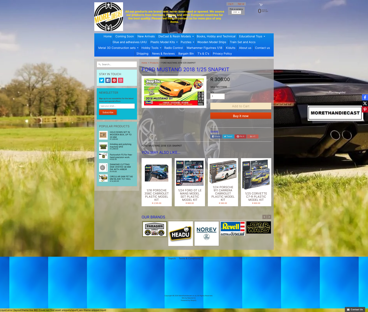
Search (172, 258)
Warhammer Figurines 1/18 (204, 48)
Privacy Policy (222, 53)
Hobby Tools (151, 48)
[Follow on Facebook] (365, 97)
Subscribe (107, 112)
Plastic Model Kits (164, 42)
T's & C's (203, 53)
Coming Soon (124, 36)
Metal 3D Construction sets (118, 48)
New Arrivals (146, 36)
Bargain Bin (186, 53)
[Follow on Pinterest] (365, 109)
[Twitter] (101, 80)
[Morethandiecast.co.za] (108, 16)
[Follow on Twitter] (365, 103)
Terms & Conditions (189, 258)
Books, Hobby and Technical (216, 36)
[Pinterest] (114, 80)
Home (108, 36)
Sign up (241, 4)
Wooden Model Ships (211, 42)
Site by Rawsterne (189, 298)
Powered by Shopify (188, 300)
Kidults (230, 48)
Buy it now (241, 116)
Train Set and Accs (242, 42)
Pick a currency (236, 9)
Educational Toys (252, 37)
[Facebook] (108, 80)
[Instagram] (120, 80)
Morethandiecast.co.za (187, 296)
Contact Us (356, 309)
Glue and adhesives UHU (130, 42)
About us (245, 48)
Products (154, 63)
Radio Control (173, 48)
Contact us (262, 48)
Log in (230, 4)
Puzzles (188, 42)
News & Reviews (163, 53)
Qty (212, 91)
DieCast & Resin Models (176, 37)
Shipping (142, 53)
